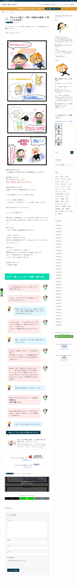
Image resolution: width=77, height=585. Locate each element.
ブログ (64, 191)
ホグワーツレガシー (59, 196)
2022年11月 (59, 287)
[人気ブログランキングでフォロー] (64, 337)
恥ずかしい (57, 206)
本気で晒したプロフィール (53, 9)
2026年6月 (58, 231)
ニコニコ (57, 186)
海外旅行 (68, 208)
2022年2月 (58, 309)
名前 (8, 540)
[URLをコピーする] (42, 498)
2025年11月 (59, 253)
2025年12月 (59, 250)
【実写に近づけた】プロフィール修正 (64, 121)
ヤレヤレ (57, 199)
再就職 (62, 199)
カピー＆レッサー (9, 4)
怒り (62, 203)
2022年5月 (58, 300)
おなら (56, 176)
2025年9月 (58, 259)
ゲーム (67, 181)
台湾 (67, 199)
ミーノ (67, 196)
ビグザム (69, 189)
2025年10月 (59, 256)
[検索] (74, 1)
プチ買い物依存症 (59, 194)
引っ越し (57, 203)
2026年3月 (58, 241)
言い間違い (61, 211)
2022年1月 (58, 312)
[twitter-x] (72, 1)
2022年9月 (58, 294)
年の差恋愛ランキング (27, 460)
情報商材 (64, 206)
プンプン (24, 473)
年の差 (67, 201)
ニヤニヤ (63, 186)
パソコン (57, 189)
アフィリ (57, 179)
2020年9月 (58, 325)
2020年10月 (59, 322)
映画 (63, 208)
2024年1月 (58, 281)
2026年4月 (58, 238)
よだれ (61, 176)
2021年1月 (58, 315)
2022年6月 (58, 297)
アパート (67, 176)
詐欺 (67, 211)
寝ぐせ (62, 201)
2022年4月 (58, 303)
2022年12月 (59, 284)
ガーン (62, 181)
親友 (56, 211)
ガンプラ (57, 181)
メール (9, 546)
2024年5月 (58, 269)
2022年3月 (58, 306)
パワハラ (63, 189)
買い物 (71, 211)
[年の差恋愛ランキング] (36, 458)
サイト (8, 551)
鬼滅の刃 (60, 213)
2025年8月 (58, 262)
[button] (12, 498)
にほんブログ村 (27, 467)
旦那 (69, 206)
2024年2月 (58, 278)
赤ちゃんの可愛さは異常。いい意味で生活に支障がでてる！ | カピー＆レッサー (31, 440)
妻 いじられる (9, 22)
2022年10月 (59, 290)
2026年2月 (58, 244)
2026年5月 (58, 234)
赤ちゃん (29, 473)
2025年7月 (58, 266)
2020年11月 (59, 319)
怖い (66, 203)
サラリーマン (64, 184)
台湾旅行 (57, 201)
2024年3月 (58, 275)
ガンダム (69, 179)
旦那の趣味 (57, 208)
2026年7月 (58, 228)
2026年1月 (58, 247)
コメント (9, 520)
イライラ (63, 179)
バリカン (69, 186)
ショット (71, 184)
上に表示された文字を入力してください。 (17, 560)
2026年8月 (58, 225)
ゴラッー (57, 184)
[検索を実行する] (71, 152)
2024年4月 (58, 272)
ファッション (18, 473)
